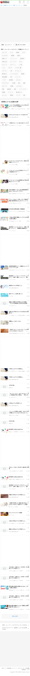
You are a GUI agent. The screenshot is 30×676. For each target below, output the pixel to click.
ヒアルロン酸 (18, 67)
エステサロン (19, 86)
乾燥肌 (3, 92)
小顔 (11, 70)
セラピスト (18, 80)
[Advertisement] (15, 25)
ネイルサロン (5, 55)
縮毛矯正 (11, 80)
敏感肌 (12, 55)
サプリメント (13, 64)
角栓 (15, 89)
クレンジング (13, 61)
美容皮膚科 (4, 76)
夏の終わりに (19, 92)
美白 (19, 83)
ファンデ (18, 95)
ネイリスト (4, 95)
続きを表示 (15, 616)
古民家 (11, 86)
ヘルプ (27, 669)
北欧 (24, 95)
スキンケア (4, 52)
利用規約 (24, 669)
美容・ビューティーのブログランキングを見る (14, 625)
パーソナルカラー (14, 73)
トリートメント (13, 58)
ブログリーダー (21, 668)
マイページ (14, 668)
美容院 (22, 73)
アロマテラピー (5, 83)
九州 (11, 76)
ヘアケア (4, 80)
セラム (20, 61)
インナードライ (22, 89)
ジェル (3, 67)
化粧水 (18, 55)
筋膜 (24, 83)
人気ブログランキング (4, 2)
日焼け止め (4, 61)
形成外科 (9, 89)
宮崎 (3, 89)
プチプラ (10, 67)
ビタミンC (4, 64)
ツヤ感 (20, 64)
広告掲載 (27, 668)
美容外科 (22, 58)
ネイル (11, 52)
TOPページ (4, 668)
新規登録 (9, 668)
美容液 (17, 52)
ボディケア (4, 86)
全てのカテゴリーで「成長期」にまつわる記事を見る (14, 628)
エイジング (17, 76)
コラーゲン (4, 70)
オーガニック (18, 70)
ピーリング (10, 92)
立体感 (13, 83)
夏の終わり (4, 73)
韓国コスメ (4, 58)
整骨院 (11, 95)
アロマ (23, 52)
